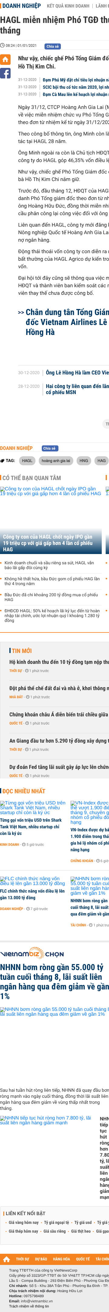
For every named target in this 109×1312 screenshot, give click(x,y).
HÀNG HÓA (61, 1259)
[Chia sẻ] (5, 73)
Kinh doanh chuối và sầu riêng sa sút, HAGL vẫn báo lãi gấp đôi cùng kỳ (49, 565)
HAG (101, 460)
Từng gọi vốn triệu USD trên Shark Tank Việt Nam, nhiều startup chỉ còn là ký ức (30, 826)
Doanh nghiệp (21, 5)
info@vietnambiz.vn (37, 1301)
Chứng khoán (82, 861)
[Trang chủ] (5, 59)
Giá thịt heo (81, 1231)
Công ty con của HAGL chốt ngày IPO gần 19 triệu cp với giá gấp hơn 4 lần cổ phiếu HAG (48, 543)
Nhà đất (16, 697)
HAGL (27, 460)
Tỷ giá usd (83, 1223)
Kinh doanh (9, 844)
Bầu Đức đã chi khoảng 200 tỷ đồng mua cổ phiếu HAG (51, 597)
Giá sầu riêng (55, 1231)
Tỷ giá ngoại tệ (56, 1223)
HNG (84, 460)
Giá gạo (102, 1231)
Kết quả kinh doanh (68, 6)
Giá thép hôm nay (23, 1231)
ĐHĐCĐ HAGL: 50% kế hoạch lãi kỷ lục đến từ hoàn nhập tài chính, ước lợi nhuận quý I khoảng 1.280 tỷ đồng (52, 616)
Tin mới (22, 650)
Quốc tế (15, 723)
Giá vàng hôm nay (24, 1223)
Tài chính (78, 925)
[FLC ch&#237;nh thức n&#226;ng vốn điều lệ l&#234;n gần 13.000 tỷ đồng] (33, 881)
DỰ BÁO (41, 1259)
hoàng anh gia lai (56, 460)
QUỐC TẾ (83, 1259)
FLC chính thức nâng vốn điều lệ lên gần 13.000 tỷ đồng (32, 894)
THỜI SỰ (22, 1259)
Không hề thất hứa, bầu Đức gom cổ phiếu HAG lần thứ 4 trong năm (52, 581)
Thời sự (15, 671)
